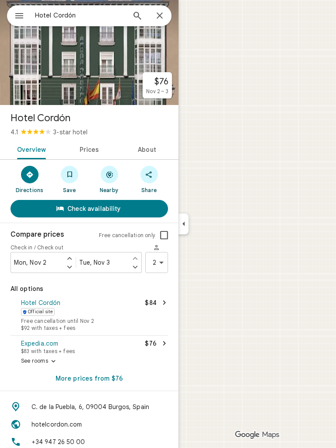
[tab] (30, 148)
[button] (89, 316)
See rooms (39, 361)
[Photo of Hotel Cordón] (89, 52)
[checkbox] (164, 235)
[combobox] (80, 15)
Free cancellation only (127, 235)
